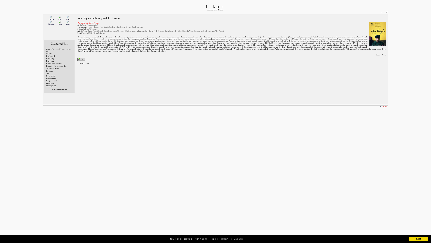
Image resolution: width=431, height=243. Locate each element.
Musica (68, 24)
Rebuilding (50, 59)
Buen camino (51, 76)
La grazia (49, 71)
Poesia (60, 24)
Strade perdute (51, 86)
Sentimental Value (52, 68)
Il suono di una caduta (54, 63)
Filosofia (51, 24)
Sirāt (47, 73)
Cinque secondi (51, 81)
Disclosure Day (51, 56)
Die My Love (51, 78)
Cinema (51, 19)
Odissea (49, 54)
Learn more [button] (238, 239)
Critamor (215, 6)
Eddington (50, 83)
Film (59, 19)
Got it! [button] (418, 239)
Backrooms (50, 61)
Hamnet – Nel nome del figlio (56, 66)
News (68, 19)
